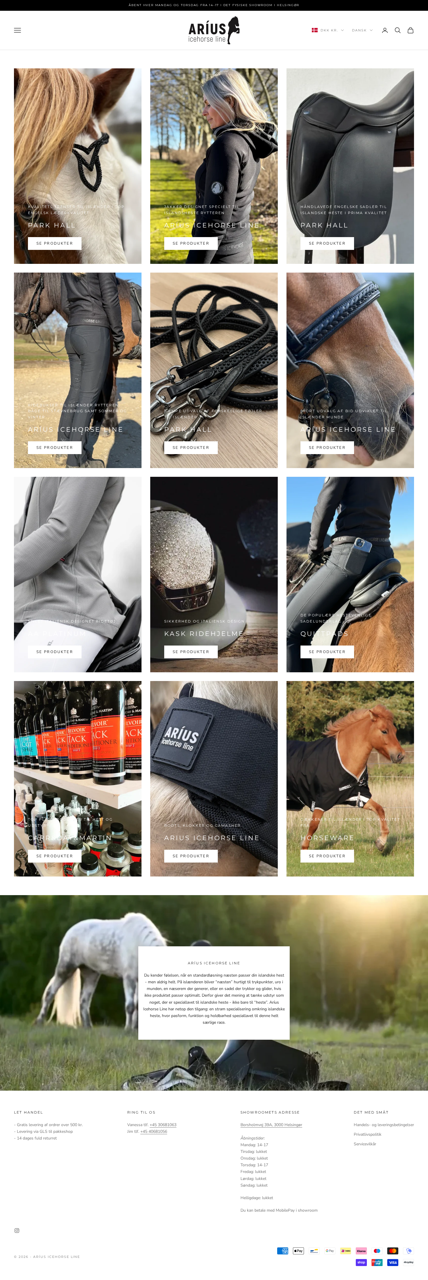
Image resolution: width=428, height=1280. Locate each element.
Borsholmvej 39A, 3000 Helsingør (271, 1125)
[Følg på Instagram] (17, 1230)
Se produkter (191, 243)
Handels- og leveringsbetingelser (384, 1125)
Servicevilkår (365, 1144)
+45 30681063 (163, 1125)
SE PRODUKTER (54, 243)
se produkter (54, 447)
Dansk (359, 30)
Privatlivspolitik (367, 1134)
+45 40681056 (153, 1131)
